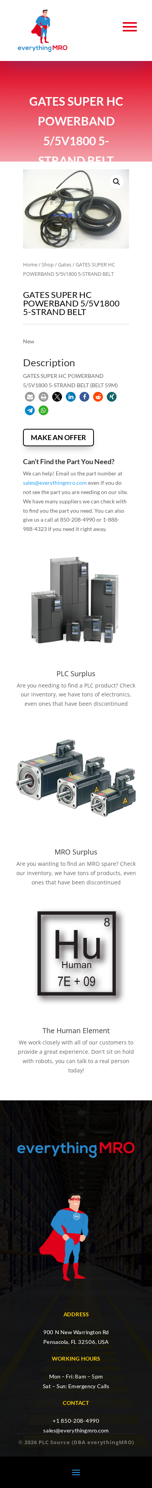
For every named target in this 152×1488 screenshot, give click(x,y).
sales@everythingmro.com (55, 482)
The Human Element (76, 1030)
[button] (117, 182)
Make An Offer (58, 437)
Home (30, 264)
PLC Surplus (76, 673)
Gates (64, 264)
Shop (48, 264)
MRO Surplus (76, 851)
